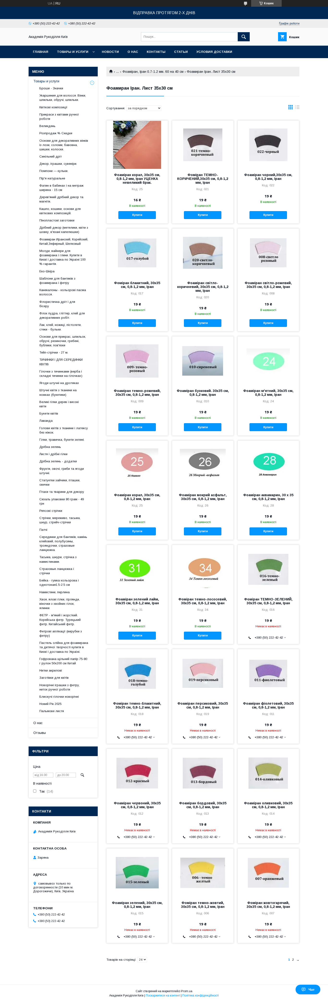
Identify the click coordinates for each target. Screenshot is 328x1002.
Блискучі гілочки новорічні (59, 696)
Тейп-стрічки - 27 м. (53, 352)
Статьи (181, 52)
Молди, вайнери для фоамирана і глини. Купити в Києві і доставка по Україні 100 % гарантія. (62, 257)
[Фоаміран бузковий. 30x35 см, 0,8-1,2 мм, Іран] (202, 360)
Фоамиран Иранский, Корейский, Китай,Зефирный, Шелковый (63, 241)
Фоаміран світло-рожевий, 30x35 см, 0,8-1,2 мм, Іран (268, 285)
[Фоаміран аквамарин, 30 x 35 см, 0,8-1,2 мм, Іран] (268, 465)
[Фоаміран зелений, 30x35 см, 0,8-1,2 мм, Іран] (137, 873)
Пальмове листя (51, 711)
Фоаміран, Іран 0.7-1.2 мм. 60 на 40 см (152, 71)
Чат (312, 989)
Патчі (43, 530)
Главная (40, 52)
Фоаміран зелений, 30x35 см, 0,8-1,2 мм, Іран (137, 905)
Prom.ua (186, 991)
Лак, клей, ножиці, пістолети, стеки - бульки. (60, 327)
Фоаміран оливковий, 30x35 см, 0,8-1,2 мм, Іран (268, 805)
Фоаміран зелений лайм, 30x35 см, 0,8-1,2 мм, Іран (137, 601)
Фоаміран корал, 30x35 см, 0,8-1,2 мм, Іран (137, 497)
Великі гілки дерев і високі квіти (59, 404)
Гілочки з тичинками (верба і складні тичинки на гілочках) (60, 374)
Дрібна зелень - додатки (58, 461)
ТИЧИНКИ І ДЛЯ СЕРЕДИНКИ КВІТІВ (61, 362)
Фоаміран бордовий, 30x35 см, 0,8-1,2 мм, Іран (202, 805)
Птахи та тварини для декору (61, 492)
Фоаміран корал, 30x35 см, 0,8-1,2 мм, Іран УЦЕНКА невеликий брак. (137, 178)
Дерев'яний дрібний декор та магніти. (61, 199)
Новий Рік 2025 (50, 704)
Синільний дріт (50, 156)
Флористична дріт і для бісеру (57, 304)
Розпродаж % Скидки (55, 133)
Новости (110, 52)
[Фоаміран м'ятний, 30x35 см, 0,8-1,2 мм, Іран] (268, 360)
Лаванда (46, 420)
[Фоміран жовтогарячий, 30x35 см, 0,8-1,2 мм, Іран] (268, 873)
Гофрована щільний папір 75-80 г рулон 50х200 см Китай (63, 661)
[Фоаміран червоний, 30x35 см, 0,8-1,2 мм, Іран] (137, 773)
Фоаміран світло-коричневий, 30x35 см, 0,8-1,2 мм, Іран (202, 287)
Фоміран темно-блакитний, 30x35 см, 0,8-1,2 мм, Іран (137, 705)
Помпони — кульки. (53, 171)
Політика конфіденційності (200, 995)
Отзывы (39, 733)
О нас (133, 52)
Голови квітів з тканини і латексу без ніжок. (63, 430)
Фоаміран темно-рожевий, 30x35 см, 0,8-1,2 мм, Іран (137, 393)
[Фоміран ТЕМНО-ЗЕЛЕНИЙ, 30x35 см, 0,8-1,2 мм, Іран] (268, 569)
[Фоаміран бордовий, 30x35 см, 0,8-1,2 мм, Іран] (202, 773)
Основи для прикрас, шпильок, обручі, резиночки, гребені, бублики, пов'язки (62, 341)
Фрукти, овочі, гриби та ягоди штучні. (61, 471)
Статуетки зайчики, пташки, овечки (59, 482)
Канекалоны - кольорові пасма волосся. (62, 292)
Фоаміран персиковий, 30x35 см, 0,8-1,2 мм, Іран (202, 705)
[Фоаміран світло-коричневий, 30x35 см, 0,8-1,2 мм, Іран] (202, 253)
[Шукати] (244, 36)
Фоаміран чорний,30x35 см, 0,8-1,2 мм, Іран (268, 177)
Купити (137, 215)
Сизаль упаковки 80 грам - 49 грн (61, 501)
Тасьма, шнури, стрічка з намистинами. (58, 559)
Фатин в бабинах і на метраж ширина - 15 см (61, 188)
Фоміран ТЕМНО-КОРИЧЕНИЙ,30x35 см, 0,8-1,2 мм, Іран (202, 178)
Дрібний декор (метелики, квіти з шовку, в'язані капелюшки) (63, 230)
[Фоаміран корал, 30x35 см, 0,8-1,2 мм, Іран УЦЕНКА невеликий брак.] (137, 145)
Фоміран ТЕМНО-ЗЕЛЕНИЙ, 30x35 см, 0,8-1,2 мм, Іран (268, 601)
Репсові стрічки (50, 511)
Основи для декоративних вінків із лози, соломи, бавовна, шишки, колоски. (63, 145)
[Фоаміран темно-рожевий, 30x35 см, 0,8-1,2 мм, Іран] (137, 360)
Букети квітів (48, 413)
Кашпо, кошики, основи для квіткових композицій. (60, 211)
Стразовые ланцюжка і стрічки (56, 571)
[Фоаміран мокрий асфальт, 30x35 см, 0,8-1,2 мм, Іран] (202, 465)
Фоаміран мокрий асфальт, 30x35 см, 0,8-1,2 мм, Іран (203, 497)
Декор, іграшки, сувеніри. (58, 163)
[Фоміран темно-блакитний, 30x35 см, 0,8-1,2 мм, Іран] (137, 673)
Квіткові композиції (53, 107)
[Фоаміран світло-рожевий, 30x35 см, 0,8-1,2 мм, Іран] (268, 253)
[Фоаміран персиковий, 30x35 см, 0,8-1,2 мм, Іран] (202, 673)
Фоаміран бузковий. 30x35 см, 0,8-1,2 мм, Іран (203, 393)
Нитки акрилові (50, 670)
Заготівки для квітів (54, 677)
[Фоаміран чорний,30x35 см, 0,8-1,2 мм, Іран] (268, 145)
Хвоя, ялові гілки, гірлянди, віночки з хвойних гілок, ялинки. (59, 604)
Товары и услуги (72, 52)
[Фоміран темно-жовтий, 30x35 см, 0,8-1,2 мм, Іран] (202, 873)
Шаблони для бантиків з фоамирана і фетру (57, 281)
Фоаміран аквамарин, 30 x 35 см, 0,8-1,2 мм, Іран (268, 497)
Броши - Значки (51, 88)
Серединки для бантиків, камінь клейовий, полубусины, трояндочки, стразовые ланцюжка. (63, 543)
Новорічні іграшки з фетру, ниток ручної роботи (59, 687)
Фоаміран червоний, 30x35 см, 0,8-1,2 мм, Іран (137, 805)
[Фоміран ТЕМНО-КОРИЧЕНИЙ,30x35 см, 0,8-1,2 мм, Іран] (202, 145)
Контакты (156, 52)
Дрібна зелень (50, 447)
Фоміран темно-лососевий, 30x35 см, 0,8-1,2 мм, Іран (202, 601)
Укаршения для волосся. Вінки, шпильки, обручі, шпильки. (62, 98)
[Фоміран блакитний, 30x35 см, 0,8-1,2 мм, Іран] (137, 253)
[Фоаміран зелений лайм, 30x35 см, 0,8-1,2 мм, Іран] (137, 569)
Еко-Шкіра (47, 271)
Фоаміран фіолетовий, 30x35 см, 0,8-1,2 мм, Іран (268, 705)
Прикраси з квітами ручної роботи (59, 117)
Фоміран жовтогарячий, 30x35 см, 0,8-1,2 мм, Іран (268, 905)
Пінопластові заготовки (56, 220)
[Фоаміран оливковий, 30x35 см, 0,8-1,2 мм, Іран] (268, 773)
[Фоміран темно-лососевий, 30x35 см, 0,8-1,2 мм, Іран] (202, 569)
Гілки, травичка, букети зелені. (62, 439)
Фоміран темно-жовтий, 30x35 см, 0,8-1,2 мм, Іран (203, 905)
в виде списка (297, 108)
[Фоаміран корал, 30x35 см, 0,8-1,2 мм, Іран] (137, 465)
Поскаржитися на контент (163, 995)
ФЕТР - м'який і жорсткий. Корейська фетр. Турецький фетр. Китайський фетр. (60, 619)
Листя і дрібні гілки (53, 454)
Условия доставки (214, 52)
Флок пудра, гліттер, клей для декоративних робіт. (62, 315)
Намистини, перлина (54, 592)
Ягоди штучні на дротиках (59, 383)
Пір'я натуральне (52, 178)
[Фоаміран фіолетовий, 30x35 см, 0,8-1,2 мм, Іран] (268, 673)
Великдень (47, 126)
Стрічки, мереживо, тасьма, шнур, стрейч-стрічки (59, 520)
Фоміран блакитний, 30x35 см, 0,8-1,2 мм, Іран (137, 285)
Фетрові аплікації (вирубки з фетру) (60, 633)
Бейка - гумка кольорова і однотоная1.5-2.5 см (59, 583)
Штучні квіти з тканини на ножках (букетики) (58, 392)
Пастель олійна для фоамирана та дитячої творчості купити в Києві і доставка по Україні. (63, 647)
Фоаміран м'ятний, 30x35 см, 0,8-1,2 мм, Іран (268, 393)
